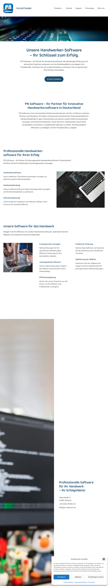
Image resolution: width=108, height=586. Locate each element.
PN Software (24, 8)
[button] (104, 559)
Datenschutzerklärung (80, 582)
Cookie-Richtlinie (68, 582)
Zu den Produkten (54, 79)
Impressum (91, 582)
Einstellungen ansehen (96, 577)
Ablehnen (78, 577)
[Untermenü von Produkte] (62, 8)
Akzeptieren (61, 577)
